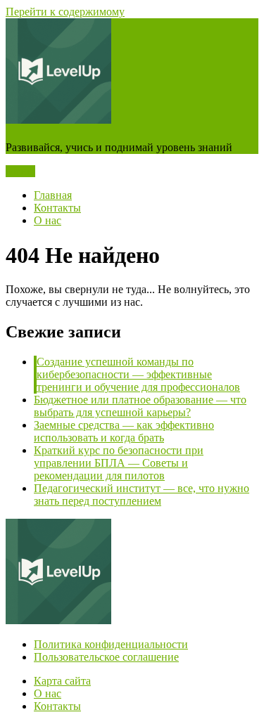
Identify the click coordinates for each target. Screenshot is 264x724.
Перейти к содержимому (65, 12)
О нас (47, 220)
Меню (20, 171)
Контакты (57, 208)
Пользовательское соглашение (106, 657)
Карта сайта (62, 681)
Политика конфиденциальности (111, 644)
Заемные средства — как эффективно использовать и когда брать (124, 431)
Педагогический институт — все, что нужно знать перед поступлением (141, 494)
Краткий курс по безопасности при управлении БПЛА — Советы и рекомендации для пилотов (118, 462)
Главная (53, 195)
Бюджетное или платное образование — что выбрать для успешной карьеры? (140, 406)
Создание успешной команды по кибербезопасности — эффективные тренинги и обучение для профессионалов (138, 374)
